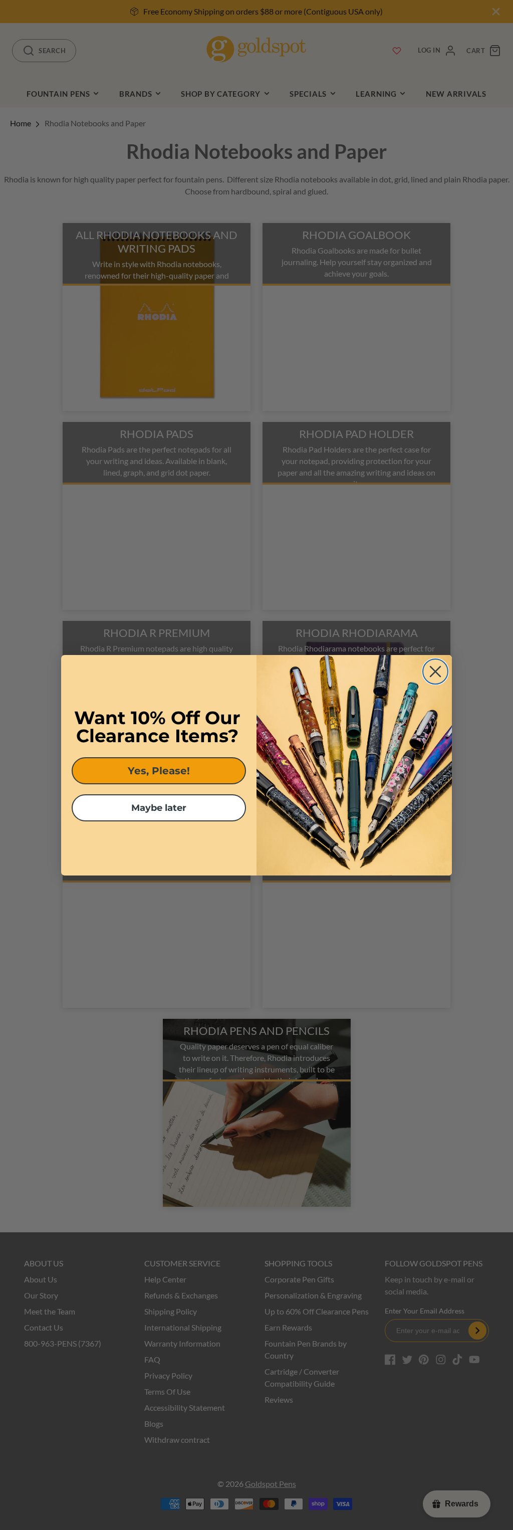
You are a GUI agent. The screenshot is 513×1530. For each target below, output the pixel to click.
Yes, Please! (159, 771)
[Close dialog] (435, 671)
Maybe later (158, 807)
